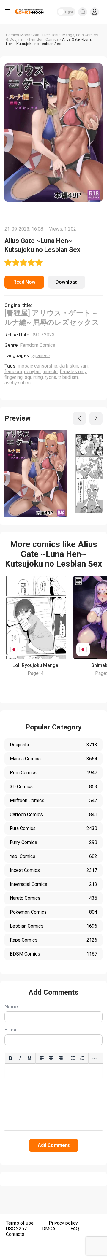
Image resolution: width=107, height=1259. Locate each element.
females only (73, 371)
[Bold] (10, 1058)
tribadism (68, 377)
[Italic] (20, 1058)
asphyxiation (17, 383)
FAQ (74, 1228)
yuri (84, 366)
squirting (34, 377)
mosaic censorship (37, 366)
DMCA (48, 1228)
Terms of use (20, 1223)
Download (67, 282)
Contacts (15, 1234)
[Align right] (60, 1058)
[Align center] (51, 1058)
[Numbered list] (82, 1058)
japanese (41, 355)
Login (94, 11)
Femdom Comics (37, 345)
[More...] (94, 1058)
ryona (50, 377)
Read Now (24, 282)
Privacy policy (63, 1223)
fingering (13, 377)
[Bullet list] (73, 1058)
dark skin (68, 366)
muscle (50, 371)
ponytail (32, 371)
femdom (13, 371)
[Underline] (29, 1058)
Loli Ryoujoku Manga (35, 665)
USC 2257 (16, 1228)
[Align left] (41, 1058)
